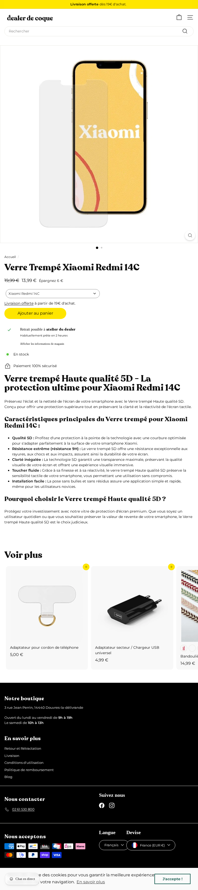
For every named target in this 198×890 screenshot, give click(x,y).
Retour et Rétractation (22, 748)
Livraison (11, 756)
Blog (8, 777)
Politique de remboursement (29, 770)
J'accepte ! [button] (173, 879)
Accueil (10, 257)
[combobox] (99, 31)
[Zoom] (190, 235)
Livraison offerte (19, 303)
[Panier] (179, 17)
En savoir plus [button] (91, 881)
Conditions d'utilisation (24, 763)
